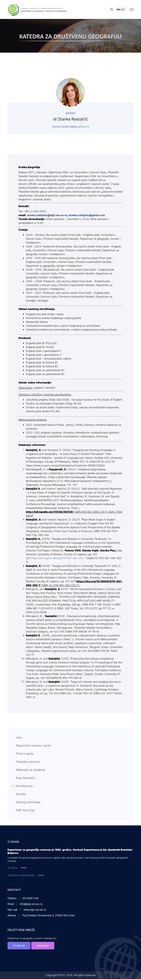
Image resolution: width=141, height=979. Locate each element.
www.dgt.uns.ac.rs (35, 910)
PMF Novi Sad (25, 810)
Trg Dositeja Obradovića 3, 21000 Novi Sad (48, 915)
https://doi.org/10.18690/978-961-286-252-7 (58, 558)
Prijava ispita (24, 754)
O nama (12, 868)
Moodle (21, 794)
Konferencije (24, 786)
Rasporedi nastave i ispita (33, 746)
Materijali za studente (30, 770)
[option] (70, 36)
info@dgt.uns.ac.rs (31, 904)
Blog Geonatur (25, 778)
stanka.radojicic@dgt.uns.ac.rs (70, 126)
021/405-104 (30, 898)
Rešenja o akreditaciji (21, 875)
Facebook (19, 945)
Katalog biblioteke (28, 802)
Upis (19, 737)
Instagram (43, 945)
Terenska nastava (28, 762)
